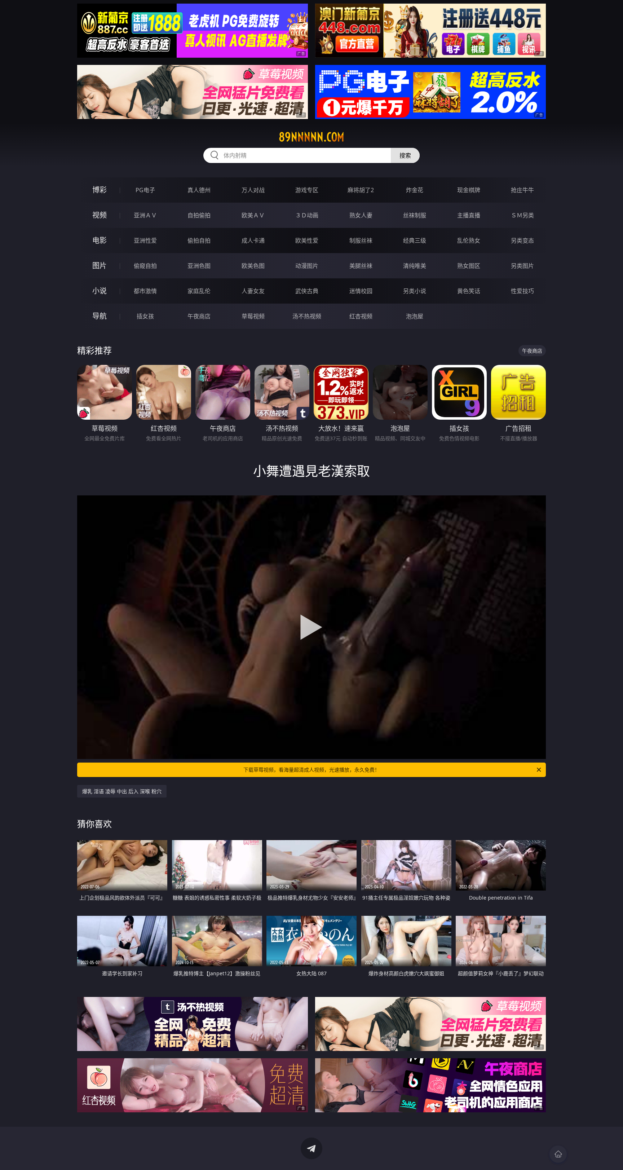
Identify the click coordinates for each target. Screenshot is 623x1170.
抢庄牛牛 (522, 190)
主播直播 (468, 215)
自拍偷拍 (199, 215)
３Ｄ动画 (306, 215)
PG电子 (145, 190)
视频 (99, 215)
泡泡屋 (414, 316)
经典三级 (414, 240)
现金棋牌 (468, 190)
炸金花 (414, 190)
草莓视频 (253, 316)
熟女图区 (468, 266)
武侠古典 (306, 291)
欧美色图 (253, 266)
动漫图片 (306, 266)
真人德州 (199, 190)
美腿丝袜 (360, 266)
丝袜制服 (414, 215)
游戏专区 (306, 190)
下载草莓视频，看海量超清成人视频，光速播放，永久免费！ (311, 769)
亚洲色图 (199, 266)
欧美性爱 (306, 240)
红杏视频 (360, 316)
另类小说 (414, 291)
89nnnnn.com (311, 137)
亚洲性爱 (145, 240)
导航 (99, 316)
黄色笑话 (468, 291)
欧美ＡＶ (253, 215)
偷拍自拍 (199, 240)
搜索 (405, 155)
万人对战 (253, 190)
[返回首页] (558, 1154)
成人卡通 (253, 240)
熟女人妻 (360, 215)
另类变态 (522, 240)
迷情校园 (360, 291)
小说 (99, 291)
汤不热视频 (306, 316)
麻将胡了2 (361, 190)
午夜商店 (199, 316)
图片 (99, 265)
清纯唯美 (414, 266)
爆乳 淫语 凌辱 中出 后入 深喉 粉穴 (122, 791)
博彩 (99, 190)
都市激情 (145, 291)
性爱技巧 (522, 291)
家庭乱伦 (199, 291)
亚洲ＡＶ (145, 215)
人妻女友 (253, 291)
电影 (99, 240)
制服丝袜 (360, 240)
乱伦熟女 (468, 240)
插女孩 (145, 316)
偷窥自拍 (145, 266)
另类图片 (522, 266)
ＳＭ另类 (522, 215)
